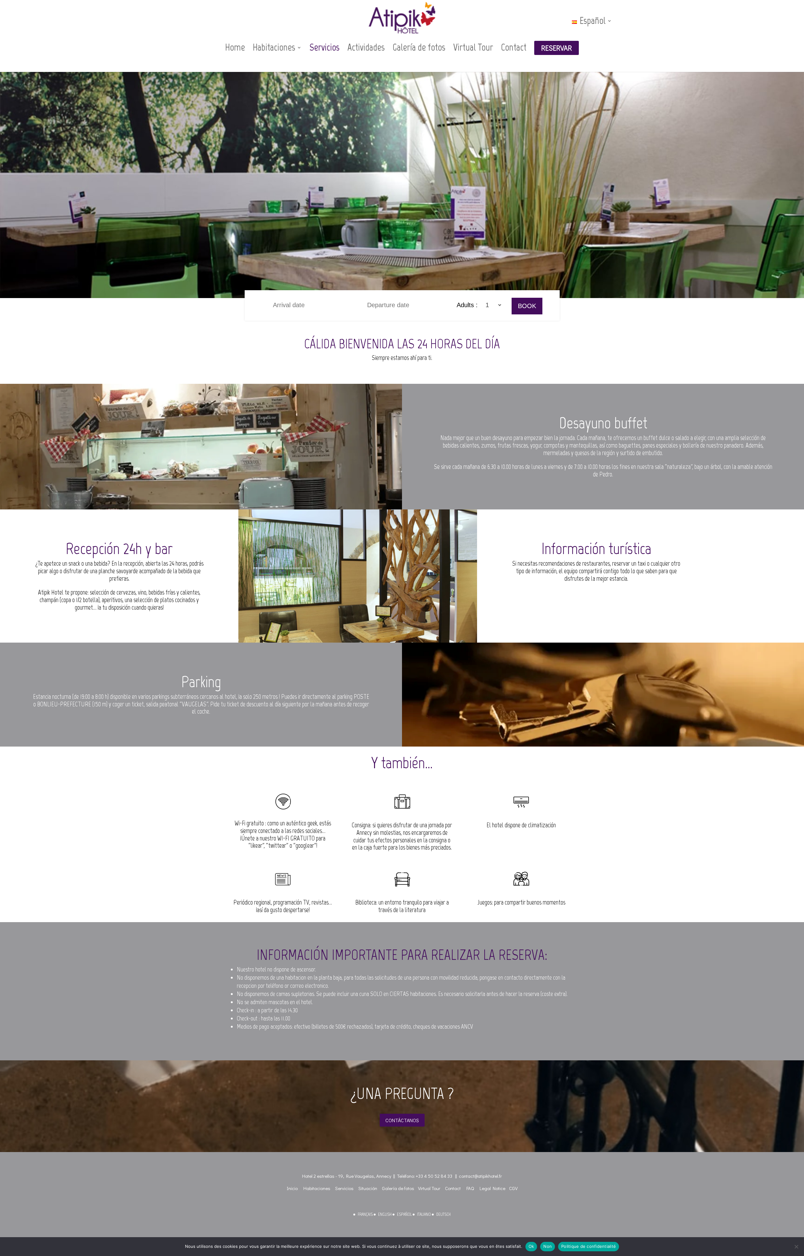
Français (365, 1214)
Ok (531, 1246)
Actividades (366, 47)
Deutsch (443, 1214)
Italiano (424, 1214)
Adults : (468, 305)
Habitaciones (274, 47)
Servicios (324, 47)
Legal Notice (492, 1188)
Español (404, 1214)
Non (547, 1246)
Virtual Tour (473, 47)
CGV (513, 1188)
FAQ (470, 1188)
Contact (513, 47)
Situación (367, 1188)
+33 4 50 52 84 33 (434, 1176)
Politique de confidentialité (588, 1246)
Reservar (556, 47)
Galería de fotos (419, 47)
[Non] (796, 1246)
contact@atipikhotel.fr (480, 1176)
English (385, 1214)
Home (235, 47)
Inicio (292, 1188)
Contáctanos (402, 1120)
